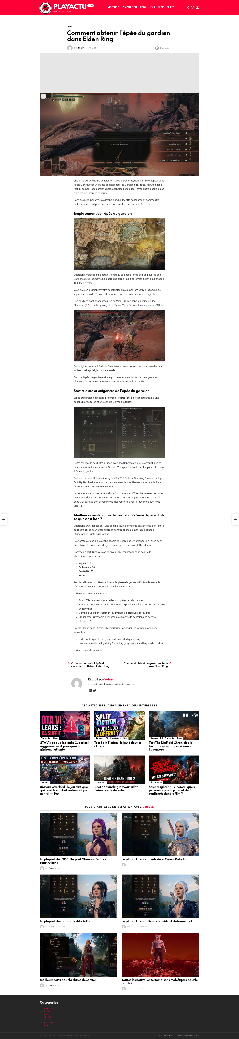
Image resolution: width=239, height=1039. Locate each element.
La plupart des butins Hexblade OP (65, 921)
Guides (148, 807)
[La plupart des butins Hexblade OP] (78, 896)
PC (107, 738)
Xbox (143, 7)
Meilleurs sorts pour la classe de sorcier (68, 980)
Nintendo (113, 7)
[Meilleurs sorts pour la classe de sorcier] (78, 955)
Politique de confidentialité (187, 1036)
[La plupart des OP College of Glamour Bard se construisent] (78, 834)
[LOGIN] (197, 7)
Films (161, 7)
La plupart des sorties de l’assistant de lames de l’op (159, 921)
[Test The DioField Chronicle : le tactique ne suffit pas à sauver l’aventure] (174, 725)
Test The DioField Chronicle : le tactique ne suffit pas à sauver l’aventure (171, 746)
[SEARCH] (192, 7)
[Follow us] (188, 7)
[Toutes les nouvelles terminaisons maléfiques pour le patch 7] (160, 955)
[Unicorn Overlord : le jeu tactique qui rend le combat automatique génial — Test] (65, 770)
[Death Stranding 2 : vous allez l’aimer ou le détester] (119, 770)
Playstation (129, 7)
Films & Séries (156, 782)
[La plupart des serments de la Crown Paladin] (160, 834)
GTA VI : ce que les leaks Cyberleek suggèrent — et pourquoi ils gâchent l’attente (64, 746)
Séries (170, 7)
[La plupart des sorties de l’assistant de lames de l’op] (160, 896)
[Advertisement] (119, 72)
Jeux (152, 7)
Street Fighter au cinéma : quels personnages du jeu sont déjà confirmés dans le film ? (172, 790)
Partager (43, 96)
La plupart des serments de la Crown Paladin (154, 859)
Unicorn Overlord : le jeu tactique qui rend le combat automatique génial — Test (64, 790)
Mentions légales (166, 1036)
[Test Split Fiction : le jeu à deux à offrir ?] (119, 725)
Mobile (47, 1014)
